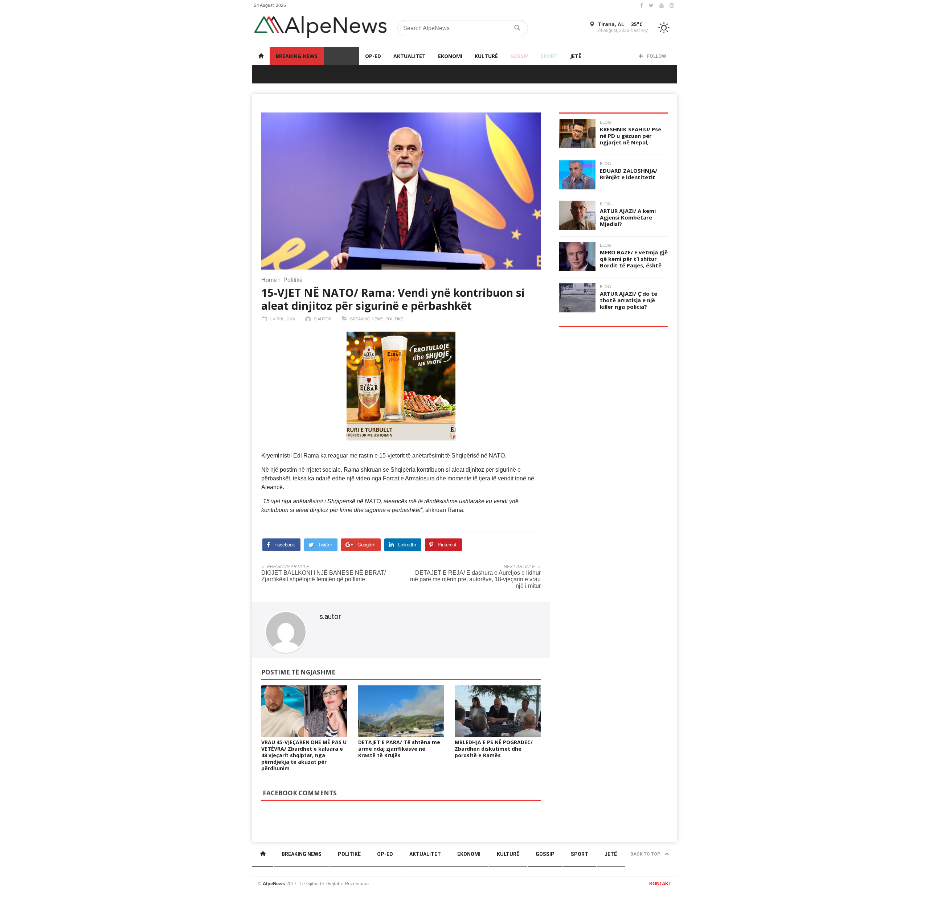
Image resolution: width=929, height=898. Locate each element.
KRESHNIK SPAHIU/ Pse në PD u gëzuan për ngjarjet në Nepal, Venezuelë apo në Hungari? (630, 142)
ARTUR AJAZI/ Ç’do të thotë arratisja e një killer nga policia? (628, 300)
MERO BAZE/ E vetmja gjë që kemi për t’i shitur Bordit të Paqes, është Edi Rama (634, 262)
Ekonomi (450, 56)
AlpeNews (274, 883)
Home (269, 280)
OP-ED (373, 56)
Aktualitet (409, 56)
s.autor (323, 319)
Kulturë (486, 56)
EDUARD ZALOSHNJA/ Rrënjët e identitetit (628, 174)
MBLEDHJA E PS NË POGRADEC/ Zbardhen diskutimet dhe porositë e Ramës (494, 749)
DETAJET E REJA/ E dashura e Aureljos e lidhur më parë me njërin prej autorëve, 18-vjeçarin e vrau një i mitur (475, 579)
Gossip (519, 56)
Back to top (645, 854)
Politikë (341, 56)
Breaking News (297, 56)
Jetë (575, 56)
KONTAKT (660, 883)
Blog (605, 122)
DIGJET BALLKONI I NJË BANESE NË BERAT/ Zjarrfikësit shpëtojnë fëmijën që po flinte (323, 576)
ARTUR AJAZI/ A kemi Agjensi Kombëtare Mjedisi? (628, 217)
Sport (549, 56)
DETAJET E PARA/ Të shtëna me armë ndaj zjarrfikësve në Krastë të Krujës (399, 749)
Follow (656, 56)
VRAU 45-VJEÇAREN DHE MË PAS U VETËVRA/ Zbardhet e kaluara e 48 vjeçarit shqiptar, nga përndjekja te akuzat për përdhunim (304, 755)
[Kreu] (261, 56)
